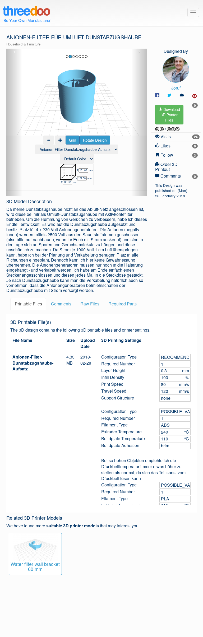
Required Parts (122, 304)
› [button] (139, 52)
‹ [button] (14, 52)
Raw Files (89, 304)
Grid (72, 140)
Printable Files (28, 304)
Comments (61, 304)
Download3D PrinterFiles (170, 115)
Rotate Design (95, 140)
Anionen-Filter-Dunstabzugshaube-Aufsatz (32, 363)
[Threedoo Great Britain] (26, 9)
